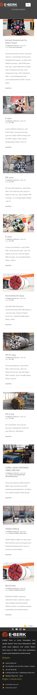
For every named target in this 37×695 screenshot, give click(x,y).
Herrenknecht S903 (14, 296)
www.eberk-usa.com (12, 684)
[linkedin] (24, 629)
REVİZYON (10, 586)
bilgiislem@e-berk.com (13, 45)
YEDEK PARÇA (12, 529)
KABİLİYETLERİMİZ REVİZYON (17, 590)
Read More (8, 88)
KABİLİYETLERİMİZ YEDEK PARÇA (18, 533)
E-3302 (8, 236)
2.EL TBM (11, 122)
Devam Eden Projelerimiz (15, 47)
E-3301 (8, 118)
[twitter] (13, 629)
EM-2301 (9, 177)
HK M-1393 (10, 355)
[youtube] (17, 629)
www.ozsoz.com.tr (11, 687)
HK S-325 (9, 414)
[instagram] (20, 629)
